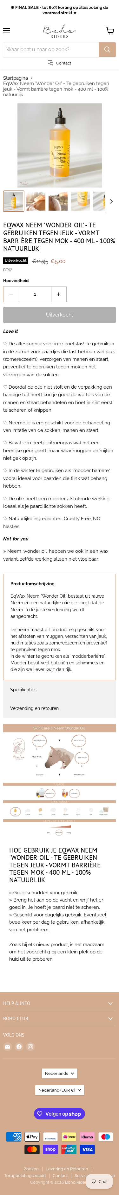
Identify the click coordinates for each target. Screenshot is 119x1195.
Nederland (56, 1090)
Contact (60, 1175)
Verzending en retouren (34, 708)
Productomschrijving (32, 583)
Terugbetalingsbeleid (25, 1175)
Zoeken (31, 1169)
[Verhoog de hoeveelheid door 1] (59, 294)
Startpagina (15, 78)
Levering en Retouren (67, 1169)
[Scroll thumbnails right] (110, 201)
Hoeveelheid (16, 280)
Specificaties (23, 689)
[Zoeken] (107, 49)
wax (104, 551)
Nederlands (56, 1073)
